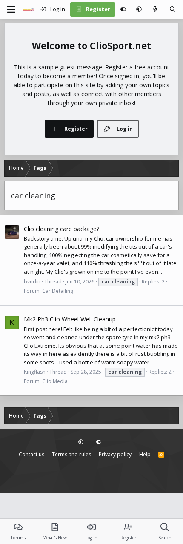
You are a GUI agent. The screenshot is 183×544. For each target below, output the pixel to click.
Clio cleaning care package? (61, 229)
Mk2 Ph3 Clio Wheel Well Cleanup (70, 319)
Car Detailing (57, 291)
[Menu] (11, 9)
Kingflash (35, 371)
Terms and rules (71, 454)
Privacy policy (115, 454)
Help (145, 454)
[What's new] (155, 9)
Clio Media (55, 381)
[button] (139, 9)
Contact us (31, 454)
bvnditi (32, 281)
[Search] (172, 9)
